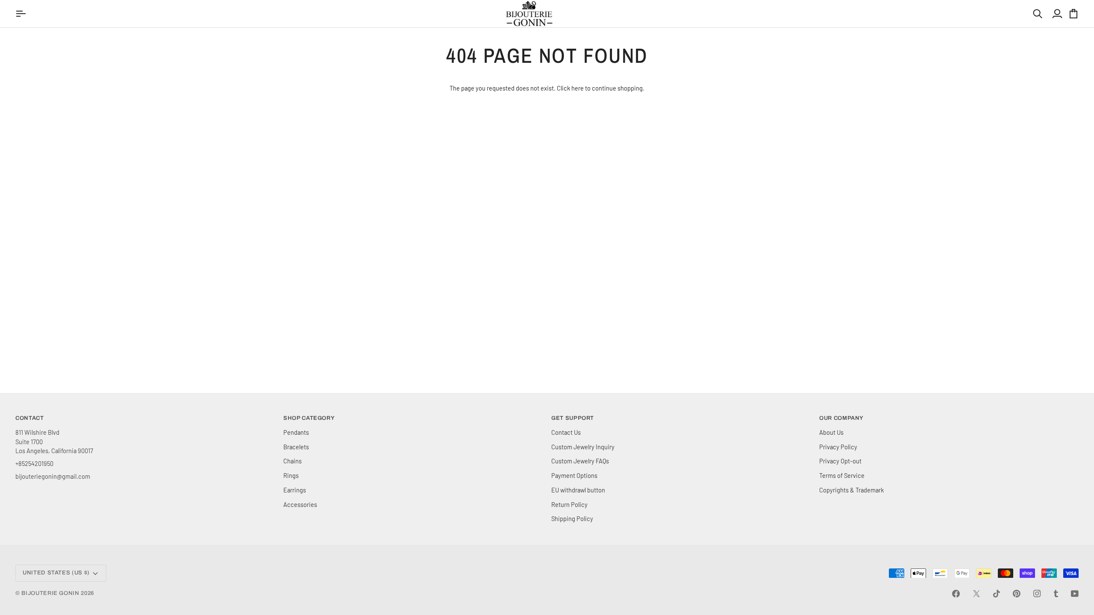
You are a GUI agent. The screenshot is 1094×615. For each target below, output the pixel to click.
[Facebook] (956, 593)
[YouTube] (1075, 593)
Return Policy (569, 504)
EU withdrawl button (578, 490)
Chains (292, 461)
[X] (976, 593)
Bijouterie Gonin (50, 593)
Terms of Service (842, 475)
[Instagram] (1037, 593)
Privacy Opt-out (840, 461)
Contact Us (566, 432)
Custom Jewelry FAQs (580, 461)
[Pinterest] (1016, 593)
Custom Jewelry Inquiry (583, 447)
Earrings (294, 490)
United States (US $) (56, 573)
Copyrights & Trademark (851, 490)
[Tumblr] (1056, 593)
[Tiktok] (996, 593)
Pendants (296, 432)
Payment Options (574, 475)
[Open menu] (21, 14)
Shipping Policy (572, 518)
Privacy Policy (838, 447)
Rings (291, 475)
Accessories (300, 504)
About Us (831, 432)
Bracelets (296, 447)
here (577, 88)
